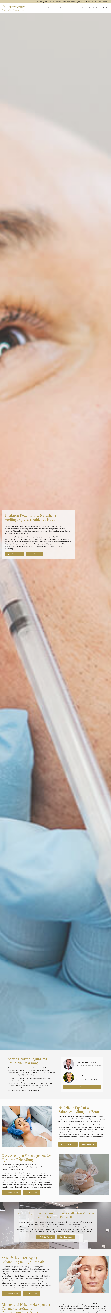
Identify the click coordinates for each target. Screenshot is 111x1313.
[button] (42, 2)
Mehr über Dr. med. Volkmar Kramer (87, 1079)
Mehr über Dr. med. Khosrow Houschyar (88, 1065)
